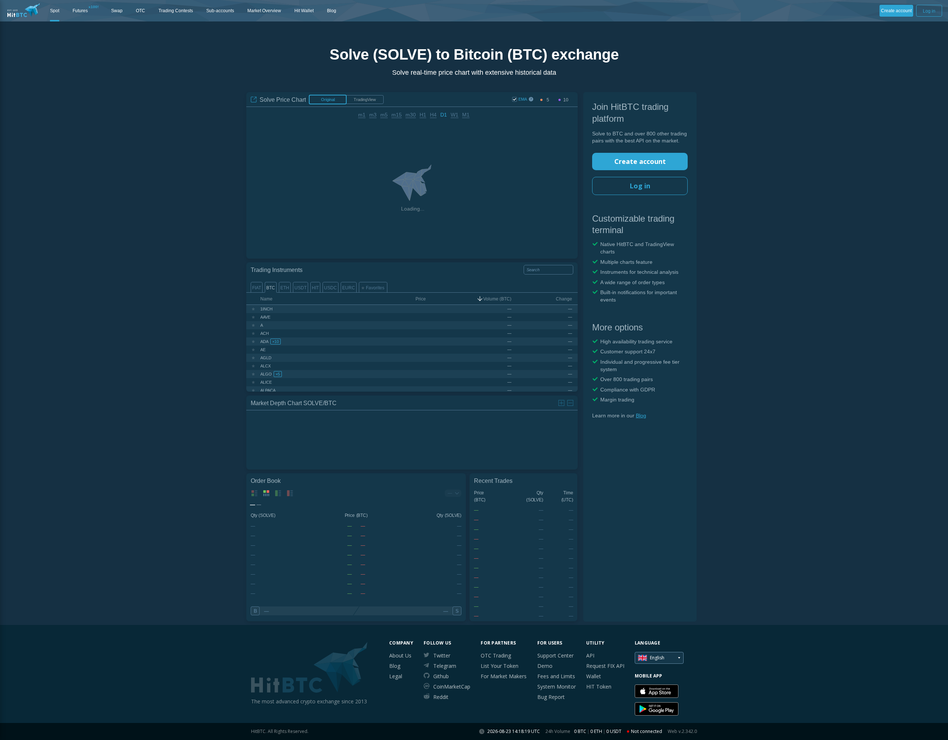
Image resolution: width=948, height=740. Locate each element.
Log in (640, 185)
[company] (23, 10)
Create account (640, 161)
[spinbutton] (547, 100)
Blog (641, 415)
